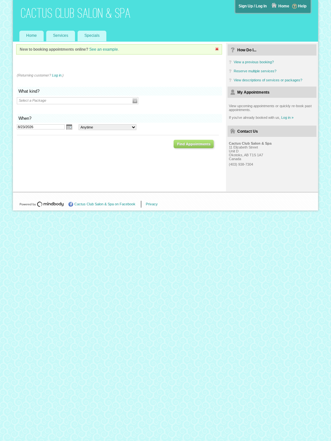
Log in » (287, 117)
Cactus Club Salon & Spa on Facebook (104, 204)
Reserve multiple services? (255, 71)
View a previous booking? (254, 62)
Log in (56, 75)
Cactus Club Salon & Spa (76, 13)
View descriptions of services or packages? (268, 80)
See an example (103, 49)
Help (302, 6)
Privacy (152, 204)
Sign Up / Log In (253, 6)
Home (283, 6)
